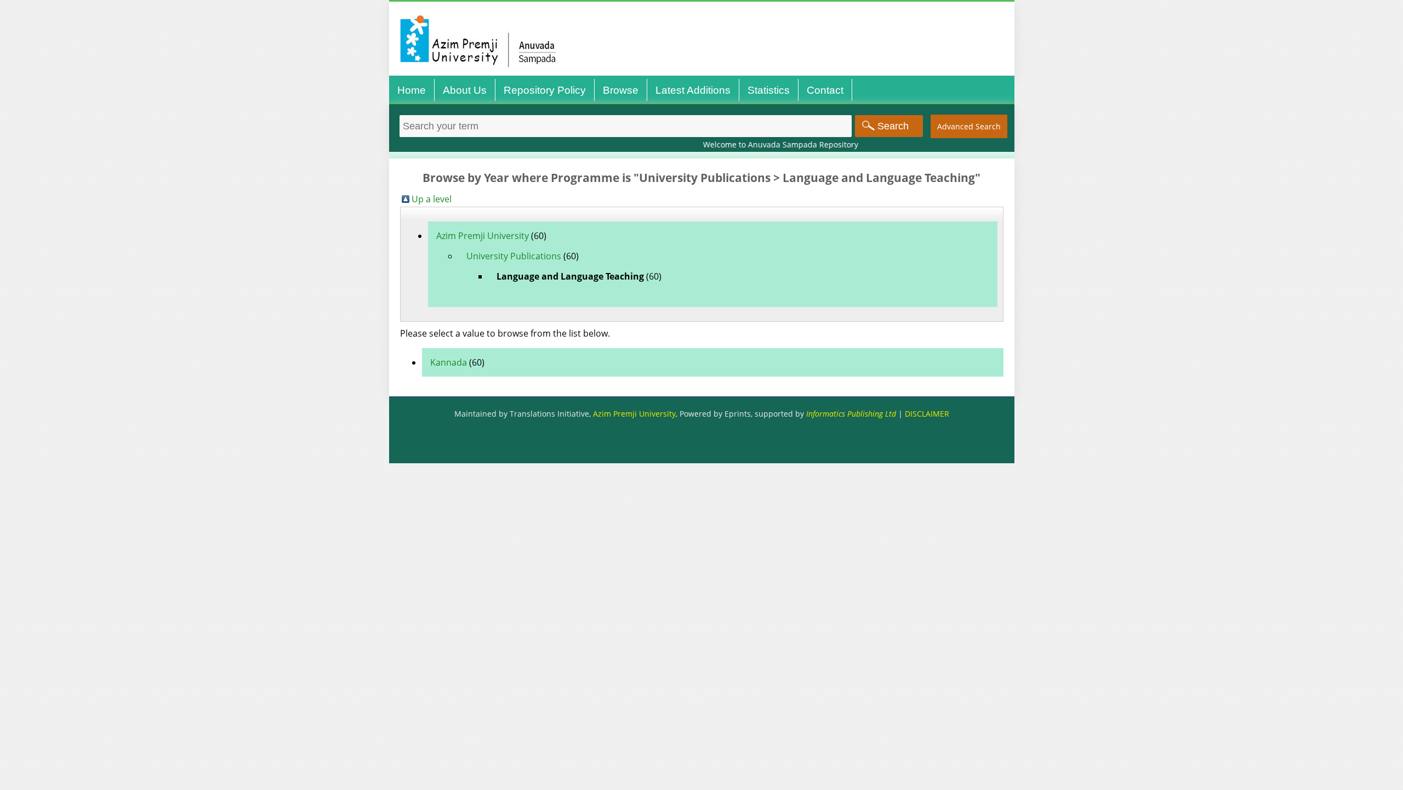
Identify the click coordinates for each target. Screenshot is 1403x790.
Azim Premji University (482, 236)
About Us (465, 90)
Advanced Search (969, 126)
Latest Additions (693, 90)
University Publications (513, 256)
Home (411, 90)
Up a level (432, 199)
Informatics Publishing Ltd (851, 413)
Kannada (448, 362)
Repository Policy (545, 90)
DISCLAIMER (927, 413)
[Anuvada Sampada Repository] (705, 75)
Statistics (769, 90)
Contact (825, 90)
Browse (620, 90)
